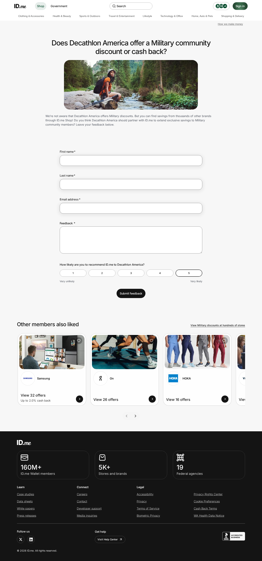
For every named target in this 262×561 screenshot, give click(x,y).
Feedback (67, 223)
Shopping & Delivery (232, 16)
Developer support (89, 508)
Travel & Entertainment (122, 16)
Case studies (25, 494)
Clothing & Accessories (31, 16)
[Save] (78, 340)
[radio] (73, 273)
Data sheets (25, 501)
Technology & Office (171, 16)
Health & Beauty (62, 16)
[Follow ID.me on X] (20, 539)
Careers (82, 494)
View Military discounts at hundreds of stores (218, 325)
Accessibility (145, 494)
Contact (82, 501)
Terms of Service (148, 508)
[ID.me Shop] (22, 6)
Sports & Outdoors (89, 16)
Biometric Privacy (148, 515)
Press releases (26, 515)
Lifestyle (147, 16)
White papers (26, 508)
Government (59, 6)
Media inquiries (87, 515)
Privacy (142, 501)
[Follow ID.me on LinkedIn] (31, 539)
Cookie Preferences (207, 501)
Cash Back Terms (205, 508)
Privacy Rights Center (208, 494)
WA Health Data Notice (209, 515)
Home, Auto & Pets (202, 16)
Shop (40, 6)
